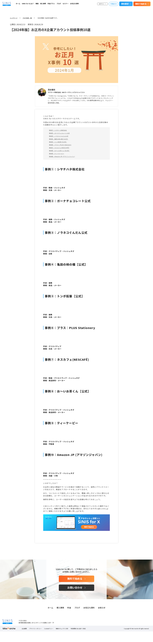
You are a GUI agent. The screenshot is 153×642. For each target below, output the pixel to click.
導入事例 (43, 4)
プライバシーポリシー (35, 628)
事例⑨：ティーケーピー (56, 153)
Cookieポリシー (48, 628)
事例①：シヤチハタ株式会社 (58, 130)
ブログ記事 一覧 (27, 18)
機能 (37, 4)
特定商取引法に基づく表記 (78, 628)
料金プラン (51, 4)
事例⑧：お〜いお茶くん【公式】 (59, 150)
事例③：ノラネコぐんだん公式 (58, 136)
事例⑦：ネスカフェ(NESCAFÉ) (59, 148)
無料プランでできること (30, 8)
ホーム (18, 4)
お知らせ (101, 608)
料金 (69, 608)
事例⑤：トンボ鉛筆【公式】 (58, 142)
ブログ (59, 4)
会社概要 (24, 628)
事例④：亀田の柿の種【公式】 (58, 139)
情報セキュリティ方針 (62, 628)
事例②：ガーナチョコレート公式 (59, 133)
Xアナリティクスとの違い (30, 13)
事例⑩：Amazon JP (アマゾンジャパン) (62, 156)
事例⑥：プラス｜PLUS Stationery (60, 145)
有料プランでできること (30, 11)
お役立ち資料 (74, 4)
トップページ (13, 18)
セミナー (65, 4)
